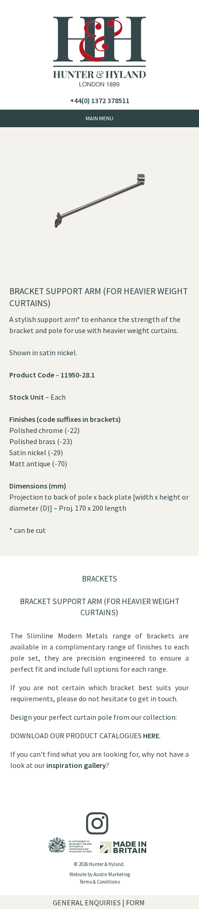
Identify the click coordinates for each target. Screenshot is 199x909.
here (151, 735)
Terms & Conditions (100, 881)
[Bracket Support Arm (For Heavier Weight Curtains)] (99, 279)
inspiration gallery (76, 765)
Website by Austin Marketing (99, 874)
